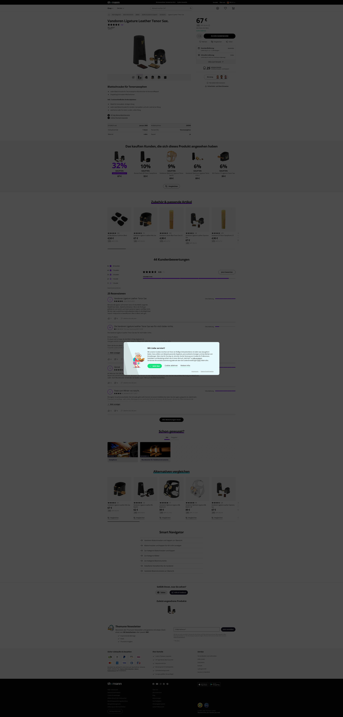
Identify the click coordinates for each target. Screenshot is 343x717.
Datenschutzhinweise (207, 371)
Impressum (195, 371)
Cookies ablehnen (171, 365)
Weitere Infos (185, 365)
